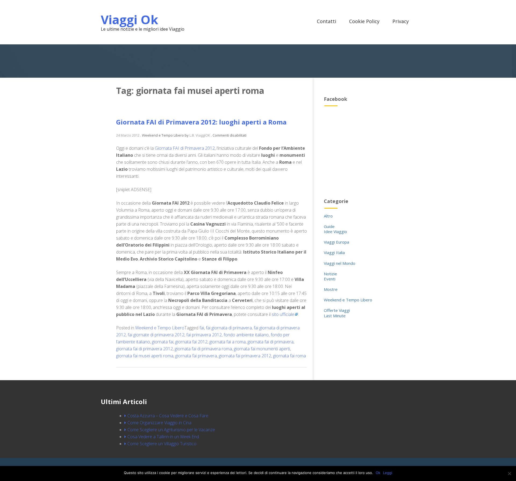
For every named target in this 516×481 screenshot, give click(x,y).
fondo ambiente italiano (246, 335)
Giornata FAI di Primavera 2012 (185, 148)
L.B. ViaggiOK (199, 135)
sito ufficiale (283, 314)
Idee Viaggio (335, 231)
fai (201, 328)
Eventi (329, 279)
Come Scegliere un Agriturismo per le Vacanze (171, 430)
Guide (329, 226)
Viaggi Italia (334, 252)
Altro (328, 216)
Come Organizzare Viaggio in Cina (159, 423)
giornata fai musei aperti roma (144, 356)
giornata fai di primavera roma (203, 349)
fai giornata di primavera (229, 328)
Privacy (400, 21)
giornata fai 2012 (191, 342)
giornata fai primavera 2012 (245, 356)
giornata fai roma (289, 356)
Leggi (387, 473)
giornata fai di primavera (270, 342)
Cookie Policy (364, 21)
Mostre (331, 289)
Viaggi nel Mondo (339, 263)
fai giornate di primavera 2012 (156, 335)
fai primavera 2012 (204, 335)
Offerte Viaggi (337, 310)
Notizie (330, 273)
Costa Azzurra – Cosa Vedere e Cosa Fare (167, 416)
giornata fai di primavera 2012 (144, 349)
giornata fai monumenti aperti (262, 349)
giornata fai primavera (196, 356)
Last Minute (335, 315)
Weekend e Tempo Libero (159, 328)
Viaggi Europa (336, 242)
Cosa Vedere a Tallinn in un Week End (163, 437)
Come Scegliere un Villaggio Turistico (161, 444)
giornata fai (162, 342)
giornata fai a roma (227, 342)
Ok (378, 473)
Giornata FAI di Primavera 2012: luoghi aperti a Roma (201, 121)
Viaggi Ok (129, 19)
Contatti (326, 21)
